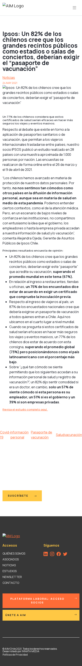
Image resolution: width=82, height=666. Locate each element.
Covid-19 (5, 435)
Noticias (9, 77)
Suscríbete (18, 495)
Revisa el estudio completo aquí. (25, 409)
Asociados (11, 559)
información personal (19, 435)
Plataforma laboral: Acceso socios (37, 600)
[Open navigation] (74, 7)
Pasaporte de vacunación (41, 435)
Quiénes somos (14, 553)
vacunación (73, 434)
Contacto (11, 583)
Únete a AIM (15, 615)
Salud (60, 434)
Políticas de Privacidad (15, 654)
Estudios (10, 571)
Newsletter (12, 577)
